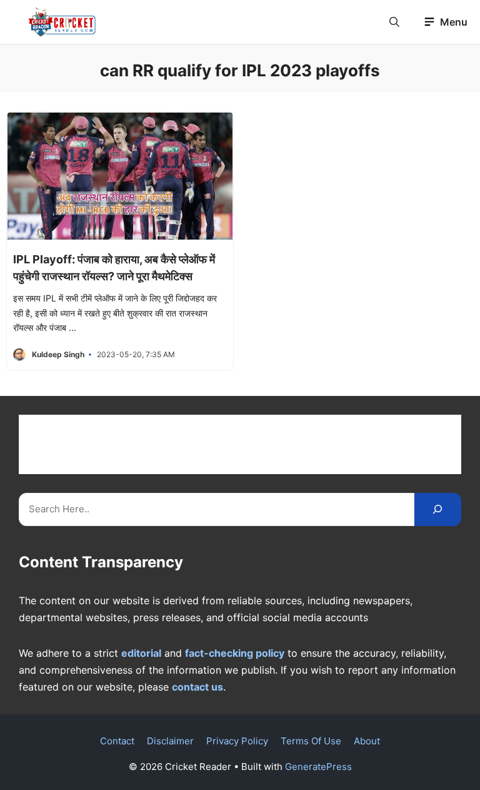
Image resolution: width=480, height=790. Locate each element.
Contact (117, 741)
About (367, 741)
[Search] (437, 509)
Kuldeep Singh (58, 354)
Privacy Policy (237, 741)
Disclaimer (170, 741)
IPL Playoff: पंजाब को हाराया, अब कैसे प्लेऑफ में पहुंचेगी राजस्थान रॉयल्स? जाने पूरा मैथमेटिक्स (114, 268)
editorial (141, 653)
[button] (394, 22)
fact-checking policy (234, 653)
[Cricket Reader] (62, 22)
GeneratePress (318, 766)
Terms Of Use (311, 741)
